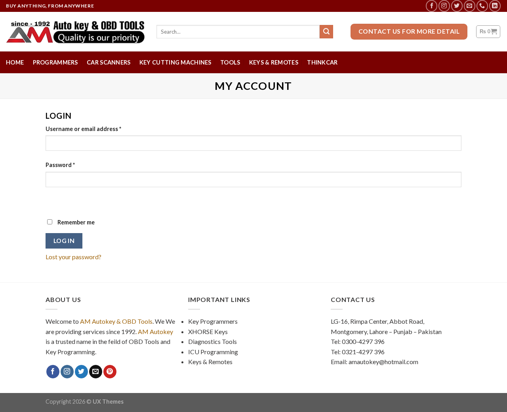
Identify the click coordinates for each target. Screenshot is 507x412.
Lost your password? (73, 256)
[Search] (326, 31)
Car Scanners (108, 62)
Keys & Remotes (273, 62)
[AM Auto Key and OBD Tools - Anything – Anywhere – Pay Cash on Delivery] (75, 31)
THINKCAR (322, 62)
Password (60, 164)
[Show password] (53, 201)
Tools (230, 62)
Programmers (55, 62)
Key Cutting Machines (175, 62)
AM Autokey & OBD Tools (116, 321)
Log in (64, 240)
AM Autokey (155, 331)
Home (15, 62)
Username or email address (83, 128)
